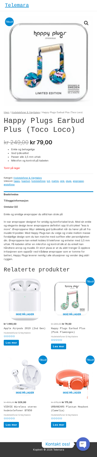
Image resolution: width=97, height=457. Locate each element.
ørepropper (78, 181)
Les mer (11, 342)
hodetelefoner (38, 181)
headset (25, 181)
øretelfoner (9, 184)
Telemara (17, 5)
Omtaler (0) (11, 206)
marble (55, 181)
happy (17, 181)
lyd (48, 181)
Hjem (6, 112)
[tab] (48, 194)
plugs (68, 181)
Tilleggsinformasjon (16, 200)
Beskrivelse (11, 194)
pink (62, 181)
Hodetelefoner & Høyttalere (25, 112)
